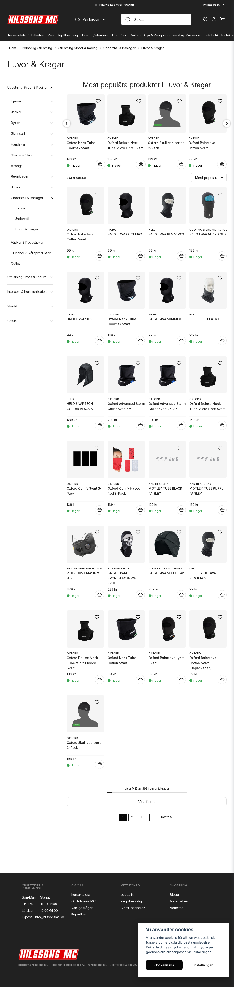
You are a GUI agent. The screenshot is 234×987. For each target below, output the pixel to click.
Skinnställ (18, 133)
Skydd (12, 306)
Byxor (15, 123)
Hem (12, 48)
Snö (124, 35)
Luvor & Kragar (27, 229)
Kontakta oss (80, 894)
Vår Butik (212, 35)
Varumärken (179, 901)
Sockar (20, 208)
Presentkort (195, 35)
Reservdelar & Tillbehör (26, 35)
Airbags (16, 166)
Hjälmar (16, 101)
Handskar (18, 144)
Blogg (174, 894)
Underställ (22, 219)
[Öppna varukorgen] (222, 19)
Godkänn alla (164, 965)
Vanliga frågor (82, 908)
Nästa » (166, 817)
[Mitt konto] (213, 19)
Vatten (136, 35)
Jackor (16, 112)
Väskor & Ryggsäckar (27, 242)
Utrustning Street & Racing (77, 48)
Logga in (127, 894)
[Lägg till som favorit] (205, 19)
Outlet (15, 263)
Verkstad (176, 908)
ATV (114, 35)
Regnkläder (20, 176)
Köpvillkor (78, 914)
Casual (12, 321)
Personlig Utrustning (63, 35)
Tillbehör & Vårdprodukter (31, 253)
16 (153, 817)
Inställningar (203, 965)
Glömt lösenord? (133, 908)
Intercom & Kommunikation (27, 291)
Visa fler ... (146, 801)
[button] (97, 193)
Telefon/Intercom (95, 35)
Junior (15, 187)
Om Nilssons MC (83, 901)
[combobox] (90, 19)
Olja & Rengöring (157, 35)
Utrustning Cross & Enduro (27, 277)
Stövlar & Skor (21, 155)
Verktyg (178, 35)
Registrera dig (131, 901)
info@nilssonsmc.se (49, 917)
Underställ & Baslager (119, 48)
